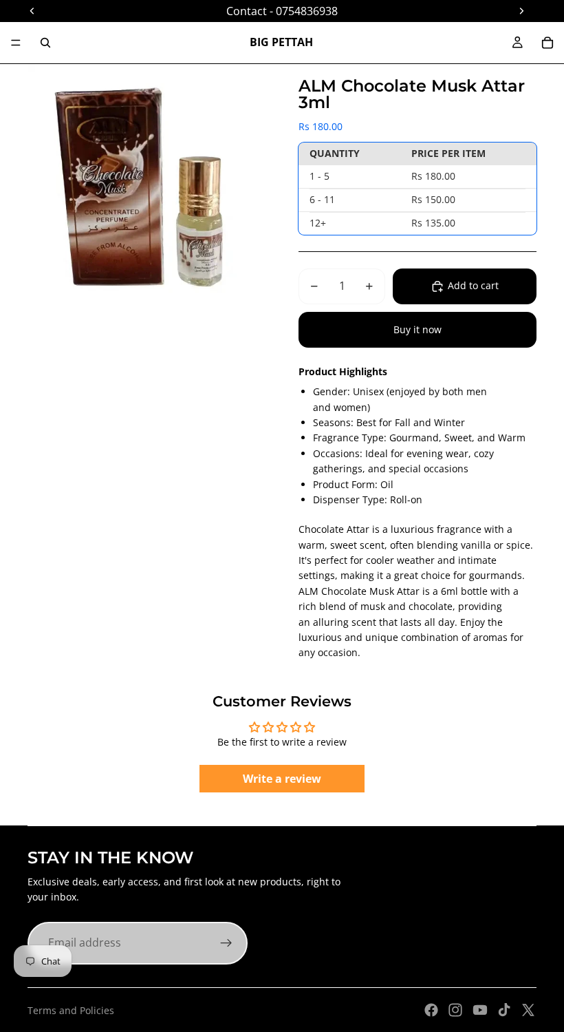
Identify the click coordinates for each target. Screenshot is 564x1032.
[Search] (45, 43)
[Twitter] (528, 1010)
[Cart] (547, 43)
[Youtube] (480, 1010)
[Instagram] (455, 1010)
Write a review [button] (282, 778)
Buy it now (417, 329)
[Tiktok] (504, 1010)
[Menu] (16, 43)
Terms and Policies (71, 1010)
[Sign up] (226, 943)
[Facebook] (431, 1010)
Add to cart (473, 285)
